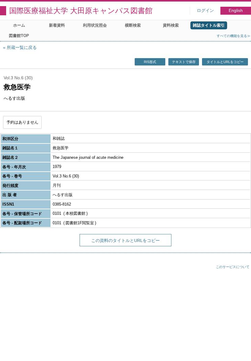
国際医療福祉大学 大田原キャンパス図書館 (80, 10)
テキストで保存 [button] (184, 62)
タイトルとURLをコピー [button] (225, 62)
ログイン (205, 10)
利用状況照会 (95, 25)
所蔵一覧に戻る (22, 47)
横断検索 (133, 25)
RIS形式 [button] (150, 62)
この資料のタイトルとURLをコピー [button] (125, 240)
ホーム (19, 25)
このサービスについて (232, 267)
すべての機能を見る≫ (233, 36)
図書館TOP (19, 35)
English (236, 10)
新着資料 (57, 25)
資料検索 (171, 25)
